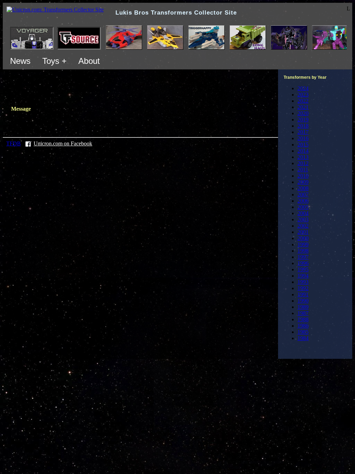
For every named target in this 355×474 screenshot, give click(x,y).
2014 (303, 151)
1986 (303, 326)
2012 (303, 163)
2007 (303, 194)
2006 (303, 201)
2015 (303, 144)
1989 (303, 307)
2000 (303, 238)
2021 (303, 107)
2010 (303, 176)
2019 (303, 119)
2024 (303, 88)
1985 (303, 332)
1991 (303, 294)
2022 (303, 101)
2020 (303, 113)
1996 (303, 263)
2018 (303, 126)
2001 (303, 232)
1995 (303, 269)
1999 (303, 244)
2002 (303, 226)
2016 (303, 138)
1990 (303, 301)
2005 (303, 207)
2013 (303, 157)
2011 (302, 169)
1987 (303, 313)
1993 (303, 282)
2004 (303, 213)
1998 (303, 251)
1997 (303, 257)
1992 (303, 288)
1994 (303, 276)
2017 (303, 132)
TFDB (13, 143)
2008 (303, 188)
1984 (303, 338)
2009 (303, 182)
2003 (303, 219)
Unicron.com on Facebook (63, 143)
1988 (303, 319)
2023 (303, 95)
